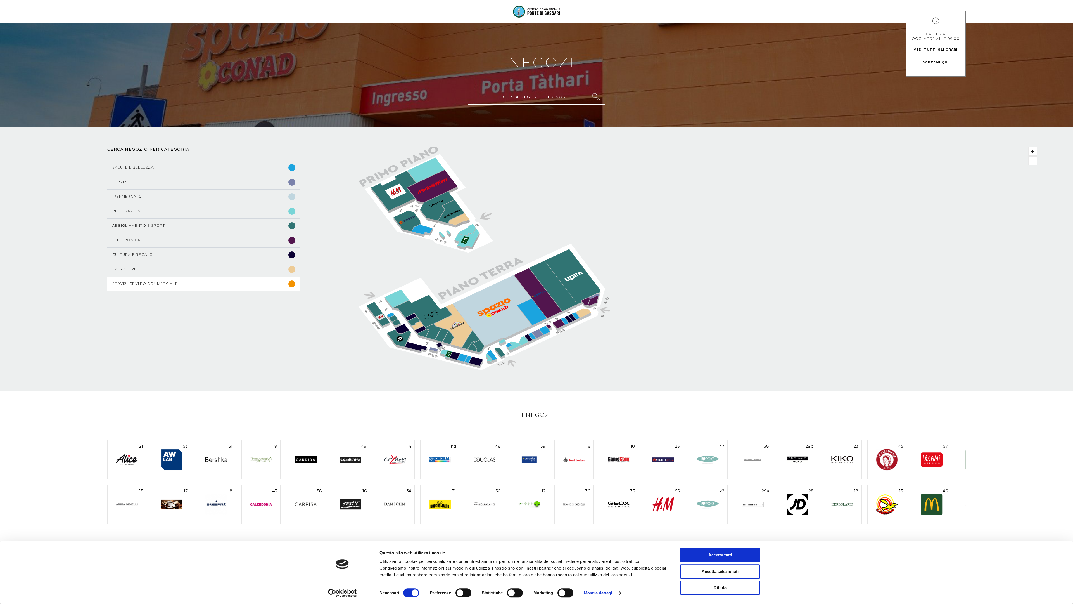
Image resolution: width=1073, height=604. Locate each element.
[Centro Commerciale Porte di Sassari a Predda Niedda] (536, 11)
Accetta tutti (720, 555)
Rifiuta (720, 587)
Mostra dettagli (599, 593)
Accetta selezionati (720, 571)
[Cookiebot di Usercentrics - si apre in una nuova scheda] (342, 593)
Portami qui (935, 62)
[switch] (463, 592)
